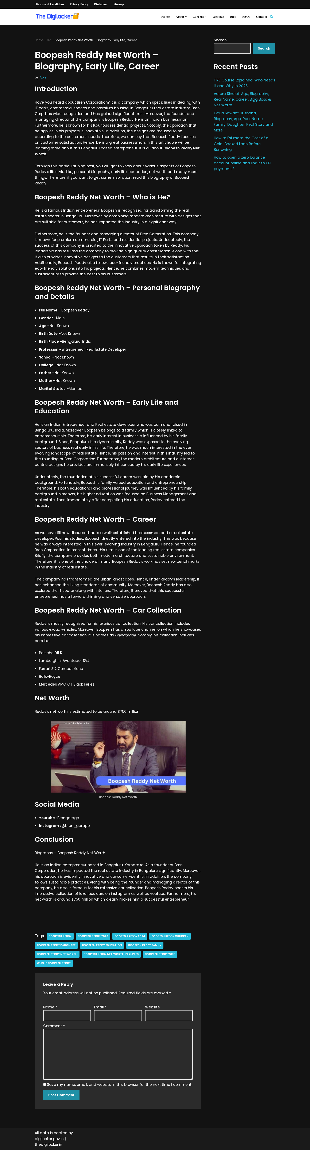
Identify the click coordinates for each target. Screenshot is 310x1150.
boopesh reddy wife (160, 954)
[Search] (271, 16)
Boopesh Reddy (60, 936)
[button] (186, 17)
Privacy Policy (79, 4)
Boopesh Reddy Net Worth (57, 954)
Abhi (43, 77)
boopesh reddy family (144, 945)
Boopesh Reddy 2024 (130, 936)
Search (220, 40)
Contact (261, 16)
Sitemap (118, 4)
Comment (54, 1025)
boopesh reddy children (170, 936)
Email (100, 1007)
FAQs (246, 16)
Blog (233, 16)
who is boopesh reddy (54, 963)
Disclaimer (101, 4)
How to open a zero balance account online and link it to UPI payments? (242, 163)
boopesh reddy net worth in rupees (111, 954)
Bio (49, 40)
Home (165, 16)
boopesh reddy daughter (56, 945)
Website (152, 1007)
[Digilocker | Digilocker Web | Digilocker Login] (59, 16)
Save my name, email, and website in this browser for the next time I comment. (119, 1084)
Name (50, 1007)
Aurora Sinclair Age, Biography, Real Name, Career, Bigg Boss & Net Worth (242, 99)
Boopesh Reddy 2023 (93, 936)
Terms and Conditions (50, 4)
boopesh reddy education (102, 945)
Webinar (218, 16)
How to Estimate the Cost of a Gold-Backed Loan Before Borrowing (241, 143)
